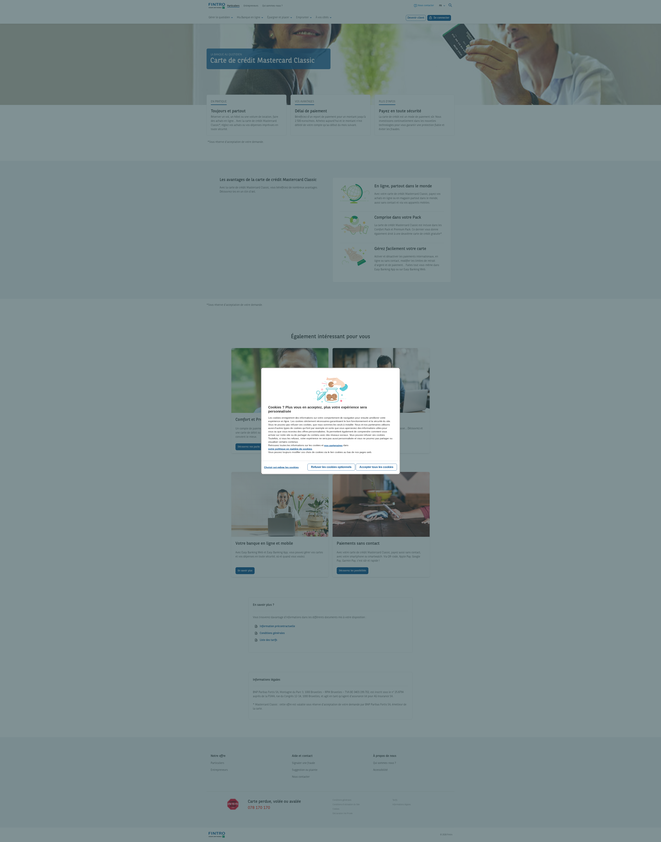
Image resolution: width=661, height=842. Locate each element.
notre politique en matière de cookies (290, 448)
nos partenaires (333, 445)
